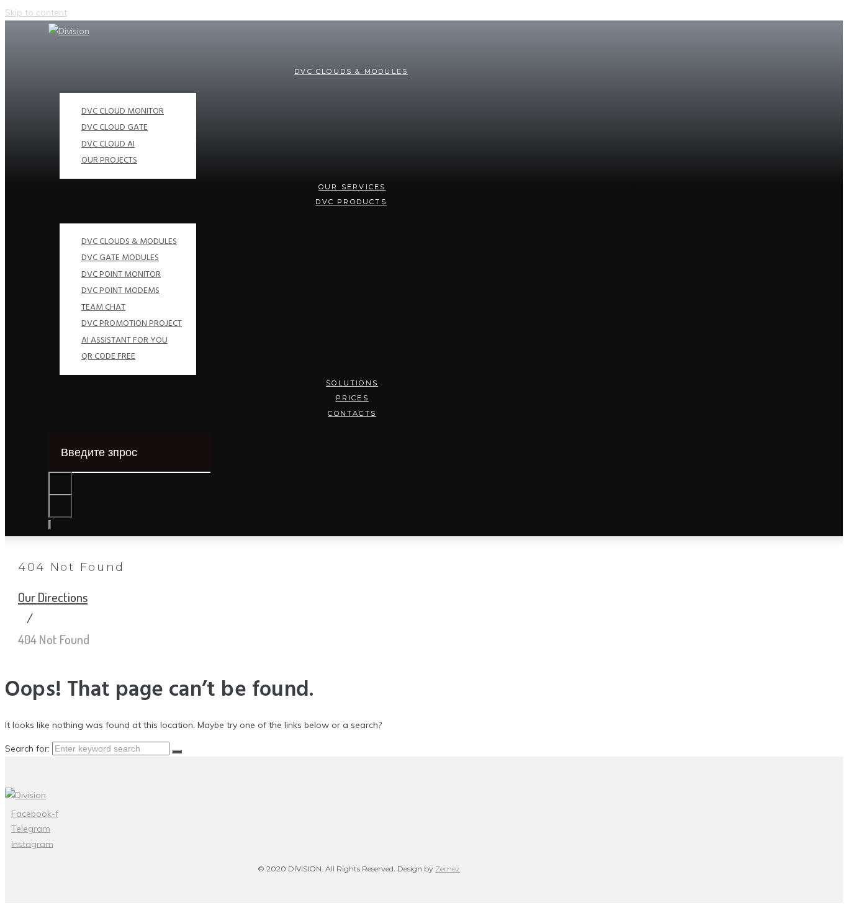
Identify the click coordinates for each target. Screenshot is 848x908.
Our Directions (53, 596)
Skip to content (36, 12)
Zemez (447, 868)
